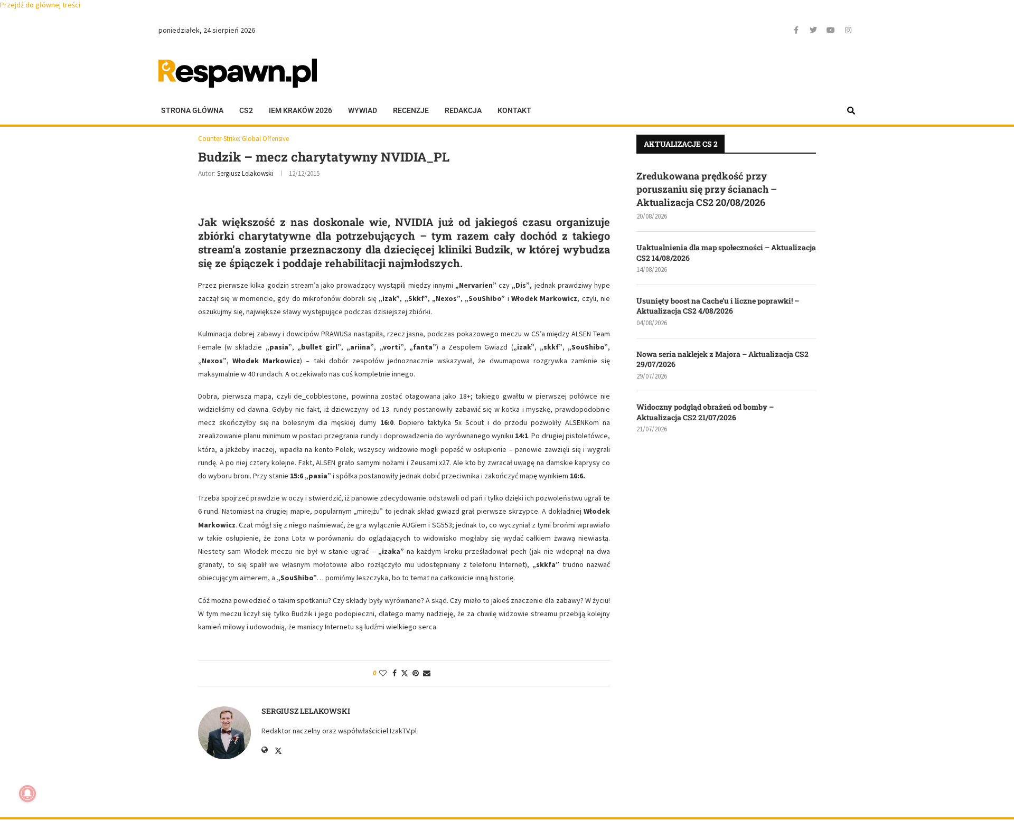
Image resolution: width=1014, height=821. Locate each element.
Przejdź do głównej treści (40, 5)
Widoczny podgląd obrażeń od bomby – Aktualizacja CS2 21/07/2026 (705, 412)
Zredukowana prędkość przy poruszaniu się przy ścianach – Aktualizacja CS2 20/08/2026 (706, 189)
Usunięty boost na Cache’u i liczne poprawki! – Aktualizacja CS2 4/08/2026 (717, 306)
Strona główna (192, 110)
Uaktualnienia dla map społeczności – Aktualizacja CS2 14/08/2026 (726, 252)
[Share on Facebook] (394, 673)
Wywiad (362, 110)
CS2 (246, 110)
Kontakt (514, 110)
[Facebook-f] (795, 30)
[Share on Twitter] (404, 673)
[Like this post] (383, 673)
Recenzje (411, 110)
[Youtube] (830, 30)
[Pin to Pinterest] (415, 673)
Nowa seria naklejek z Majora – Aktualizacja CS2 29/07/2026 (722, 359)
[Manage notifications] (27, 793)
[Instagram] (848, 30)
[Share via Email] (426, 673)
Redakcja (463, 110)
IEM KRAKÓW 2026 (300, 110)
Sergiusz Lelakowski (245, 173)
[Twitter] (813, 30)
